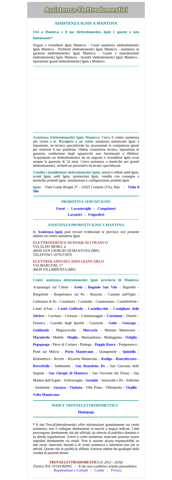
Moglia (72, 337)
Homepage (86, 412)
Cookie (99, 470)
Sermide (92, 380)
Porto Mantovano (79, 352)
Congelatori (107, 208)
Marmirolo (41, 337)
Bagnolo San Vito (102, 287)
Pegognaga (41, 344)
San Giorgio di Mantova (68, 373)
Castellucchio (98, 309)
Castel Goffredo (70, 309)
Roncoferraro (126, 359)
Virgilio (131, 387)
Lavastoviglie (81, 208)
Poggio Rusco (105, 344)
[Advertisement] (86, 99)
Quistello (129, 352)
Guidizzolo (41, 330)
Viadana (75, 387)
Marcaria (90, 330)
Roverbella (41, 366)
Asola (78, 287)
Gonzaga (129, 323)
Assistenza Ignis (50, 232)
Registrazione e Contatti (71, 470)
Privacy (116, 470)
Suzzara (60, 387)
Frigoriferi (96, 214)
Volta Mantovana (46, 394)
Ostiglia (131, 337)
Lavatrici (75, 214)
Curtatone (115, 316)
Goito (113, 323)
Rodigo (106, 359)
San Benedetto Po (90, 366)
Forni (60, 208)
